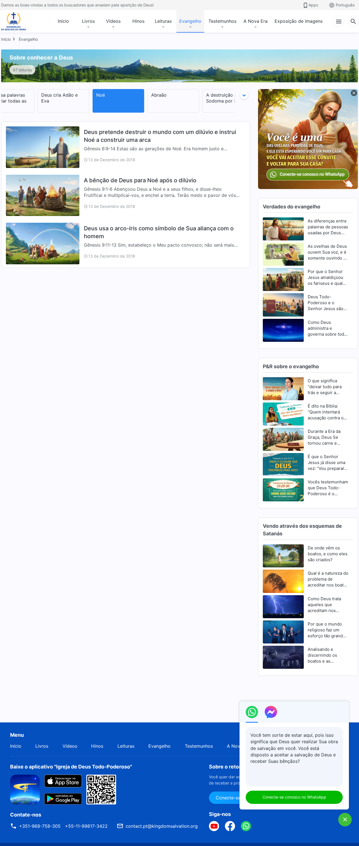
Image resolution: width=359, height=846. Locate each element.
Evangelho (190, 21)
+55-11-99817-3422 (86, 826)
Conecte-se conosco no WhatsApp (294, 797)
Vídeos (113, 21)
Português (345, 5)
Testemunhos (222, 21)
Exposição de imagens (299, 21)
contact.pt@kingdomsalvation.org (162, 826)
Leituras (163, 21)
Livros (88, 21)
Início (63, 21)
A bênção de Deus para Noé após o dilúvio (140, 180)
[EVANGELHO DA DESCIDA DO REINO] (17, 21)
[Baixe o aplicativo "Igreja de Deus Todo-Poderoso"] (25, 789)
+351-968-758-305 (40, 826)
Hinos (138, 21)
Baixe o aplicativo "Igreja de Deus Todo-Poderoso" (71, 767)
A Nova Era (255, 21)
